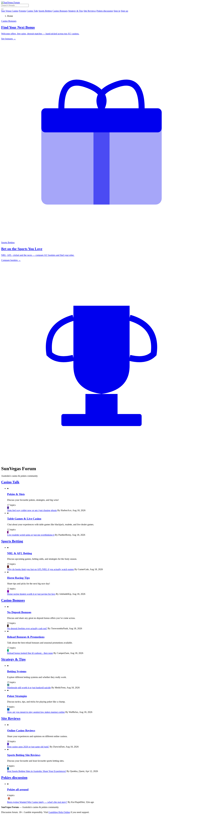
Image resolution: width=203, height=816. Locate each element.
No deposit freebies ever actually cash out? (27, 628)
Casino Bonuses (60, 11)
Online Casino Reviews (21, 730)
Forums (22, 11)
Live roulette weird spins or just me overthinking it (30, 535)
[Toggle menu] (2, 9)
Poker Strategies (17, 696)
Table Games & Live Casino (24, 518)
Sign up (124, 11)
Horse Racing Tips (18, 577)
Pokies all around (18, 789)
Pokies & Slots (16, 494)
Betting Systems (16, 671)
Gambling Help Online (59, 812)
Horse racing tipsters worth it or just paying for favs (31, 594)
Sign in (117, 11)
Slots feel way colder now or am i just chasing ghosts (32, 510)
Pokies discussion (104, 11)
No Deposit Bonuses (19, 612)
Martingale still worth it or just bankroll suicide (29, 687)
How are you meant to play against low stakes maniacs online (36, 712)
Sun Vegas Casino (9, 11)
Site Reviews (90, 11)
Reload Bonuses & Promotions (25, 636)
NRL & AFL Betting (19, 553)
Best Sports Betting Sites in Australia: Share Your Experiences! (36, 771)
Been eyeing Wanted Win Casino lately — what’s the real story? (37, 802)
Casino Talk (32, 11)
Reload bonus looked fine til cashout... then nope (30, 653)
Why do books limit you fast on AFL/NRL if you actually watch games (40, 569)
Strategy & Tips (75, 11)
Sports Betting (45, 11)
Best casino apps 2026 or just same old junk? (28, 746)
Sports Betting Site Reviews (23, 755)
